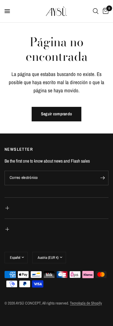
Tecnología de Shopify (86, 303)
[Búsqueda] (96, 11)
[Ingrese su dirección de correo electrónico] (102, 178)
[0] (104, 11)
